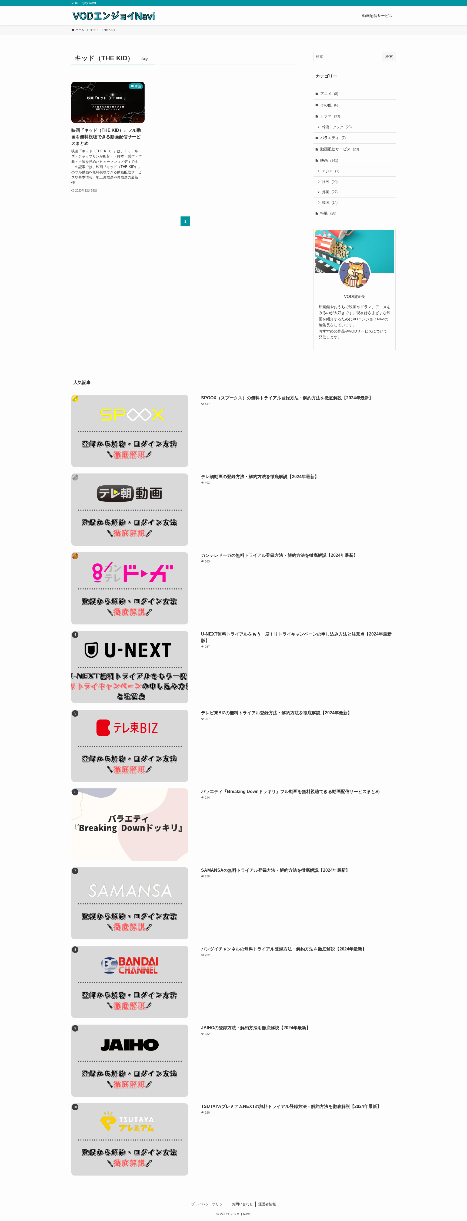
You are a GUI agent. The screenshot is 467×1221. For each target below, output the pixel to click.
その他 (329, 105)
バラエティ (333, 138)
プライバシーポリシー (208, 1204)
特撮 (328, 213)
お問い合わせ (242, 1204)
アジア (330, 171)
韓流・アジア (337, 127)
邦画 (330, 192)
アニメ (329, 93)
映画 (329, 160)
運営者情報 (267, 1204)
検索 (389, 56)
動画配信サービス (339, 149)
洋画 (330, 182)
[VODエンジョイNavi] (113, 15)
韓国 (330, 202)
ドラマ (330, 116)
